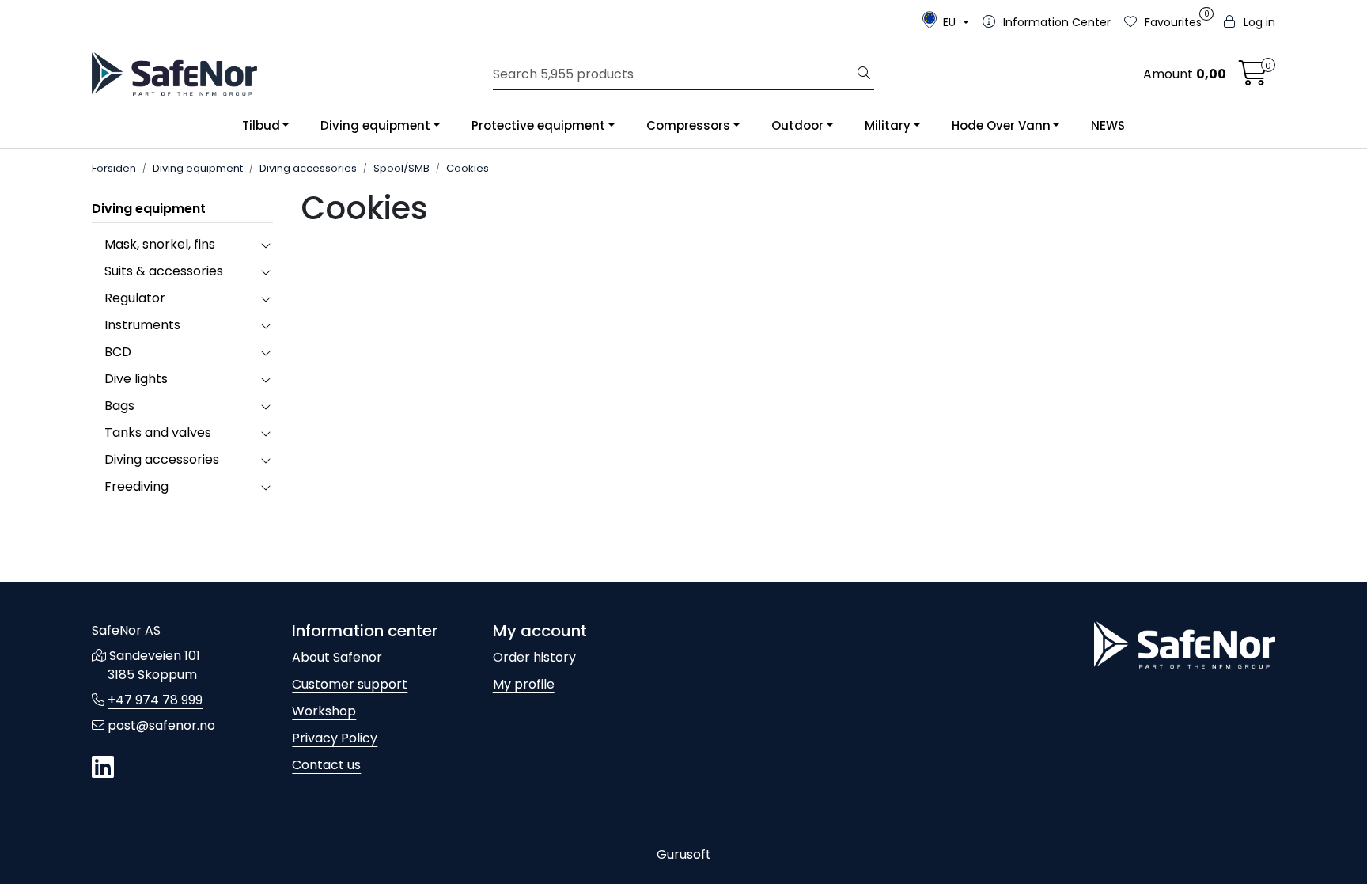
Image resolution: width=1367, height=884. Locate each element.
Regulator (134, 298)
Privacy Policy (334, 738)
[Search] (864, 74)
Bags (119, 405)
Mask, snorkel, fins (159, 244)
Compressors (688, 125)
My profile (524, 684)
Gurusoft (684, 854)
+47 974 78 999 (155, 700)
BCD (117, 352)
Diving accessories (161, 459)
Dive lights (136, 379)
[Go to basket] (1253, 78)
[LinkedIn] (103, 768)
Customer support (349, 684)
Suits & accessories (163, 271)
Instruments (142, 325)
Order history (534, 657)
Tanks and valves (157, 432)
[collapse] (265, 244)
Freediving (136, 486)
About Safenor (337, 657)
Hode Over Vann (1001, 125)
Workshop (324, 711)
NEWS (1108, 125)
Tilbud (261, 125)
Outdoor (797, 125)
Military (888, 125)
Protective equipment (538, 125)
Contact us (326, 765)
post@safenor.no (161, 725)
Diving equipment (375, 125)
